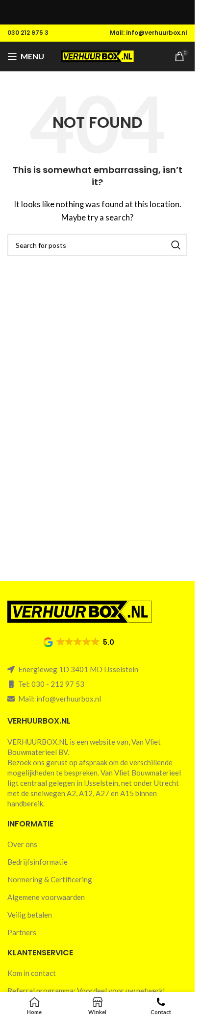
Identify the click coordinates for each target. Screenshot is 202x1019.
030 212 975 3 (28, 32)
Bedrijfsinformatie (37, 861)
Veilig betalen (29, 914)
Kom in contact (31, 973)
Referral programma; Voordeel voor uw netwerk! (86, 990)
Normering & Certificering (49, 879)
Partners (21, 932)
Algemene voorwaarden (46, 897)
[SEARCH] (176, 245)
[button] (79, 642)
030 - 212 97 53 (57, 683)
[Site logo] (97, 55)
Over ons (22, 844)
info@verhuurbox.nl (68, 698)
